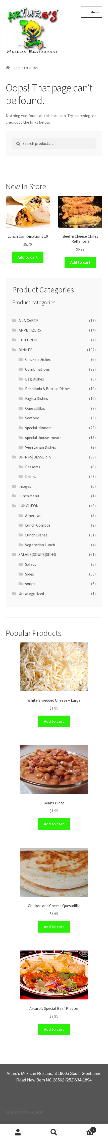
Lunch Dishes (36, 534)
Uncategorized (31, 593)
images (25, 486)
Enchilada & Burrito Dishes (48, 388)
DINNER (26, 349)
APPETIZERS (30, 330)
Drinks (30, 476)
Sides (29, 574)
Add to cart (28, 257)
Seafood (32, 417)
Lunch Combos (37, 525)
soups (30, 583)
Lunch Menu (29, 495)
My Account (18, 1132)
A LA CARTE (28, 320)
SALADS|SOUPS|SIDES (37, 554)
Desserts (32, 466)
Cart (83, 1128)
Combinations (37, 369)
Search (54, 1132)
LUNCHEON (29, 505)
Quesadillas (35, 408)
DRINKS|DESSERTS (35, 456)
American (33, 515)
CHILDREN (28, 339)
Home (16, 67)
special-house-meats (43, 437)
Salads (30, 564)
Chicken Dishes (38, 359)
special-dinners (38, 427)
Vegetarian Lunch (40, 544)
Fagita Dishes (36, 398)
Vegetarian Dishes (40, 447)
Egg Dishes (34, 379)
